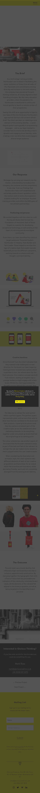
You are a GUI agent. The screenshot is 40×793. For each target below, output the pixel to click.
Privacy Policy (20, 396)
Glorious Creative (19, 391)
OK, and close (20, 402)
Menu (35, 2)
